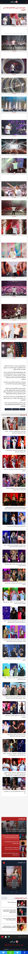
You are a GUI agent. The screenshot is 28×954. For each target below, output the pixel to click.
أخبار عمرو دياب (16, 409)
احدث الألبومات (21, 862)
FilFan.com (23, 949)
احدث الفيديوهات (15, 898)
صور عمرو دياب (8, 409)
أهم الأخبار (21, 819)
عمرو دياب (22, 409)
